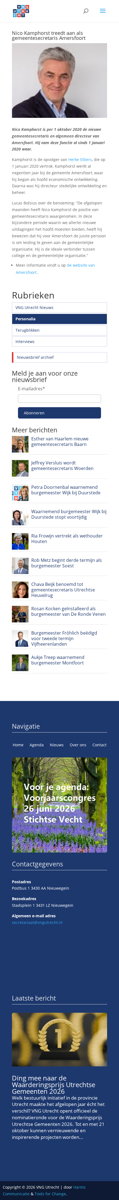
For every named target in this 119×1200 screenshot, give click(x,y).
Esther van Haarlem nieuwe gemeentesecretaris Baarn (60, 441)
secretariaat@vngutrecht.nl (37, 922)
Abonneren (34, 412)
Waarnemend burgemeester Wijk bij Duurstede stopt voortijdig (69, 514)
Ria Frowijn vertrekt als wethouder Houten (67, 538)
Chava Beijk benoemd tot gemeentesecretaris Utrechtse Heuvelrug (63, 589)
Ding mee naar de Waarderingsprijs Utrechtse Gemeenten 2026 (53, 1084)
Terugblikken (27, 330)
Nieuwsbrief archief (35, 357)
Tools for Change (50, 1193)
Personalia (25, 318)
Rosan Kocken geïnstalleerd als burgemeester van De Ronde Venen (68, 611)
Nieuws (57, 745)
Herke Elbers (80, 159)
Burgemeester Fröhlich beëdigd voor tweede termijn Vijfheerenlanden (64, 638)
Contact (99, 745)
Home (18, 745)
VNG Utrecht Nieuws (34, 307)
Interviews (25, 341)
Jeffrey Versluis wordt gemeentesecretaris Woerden (62, 465)
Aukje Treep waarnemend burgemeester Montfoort (57, 660)
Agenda (37, 745)
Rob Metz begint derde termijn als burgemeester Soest (66, 562)
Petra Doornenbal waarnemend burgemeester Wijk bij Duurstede (65, 489)
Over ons (78, 745)
